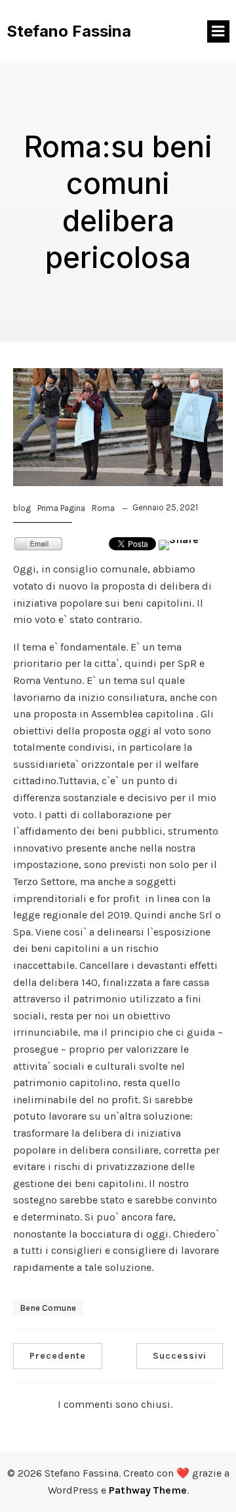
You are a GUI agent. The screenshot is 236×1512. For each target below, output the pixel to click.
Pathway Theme (148, 1490)
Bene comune (48, 1308)
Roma (103, 508)
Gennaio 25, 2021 (165, 507)
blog (22, 508)
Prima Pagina (61, 508)
